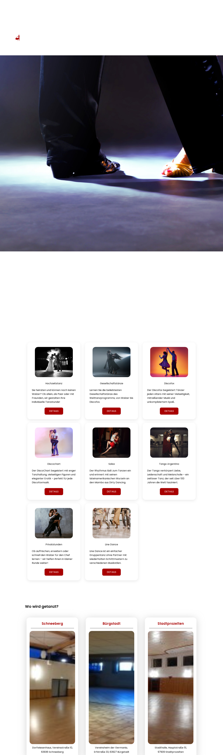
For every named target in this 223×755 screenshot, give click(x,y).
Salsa (111, 464)
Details (54, 411)
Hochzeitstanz (53, 383)
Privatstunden (54, 544)
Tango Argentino (169, 464)
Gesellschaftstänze (111, 383)
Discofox (169, 383)
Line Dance (111, 544)
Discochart (54, 464)
